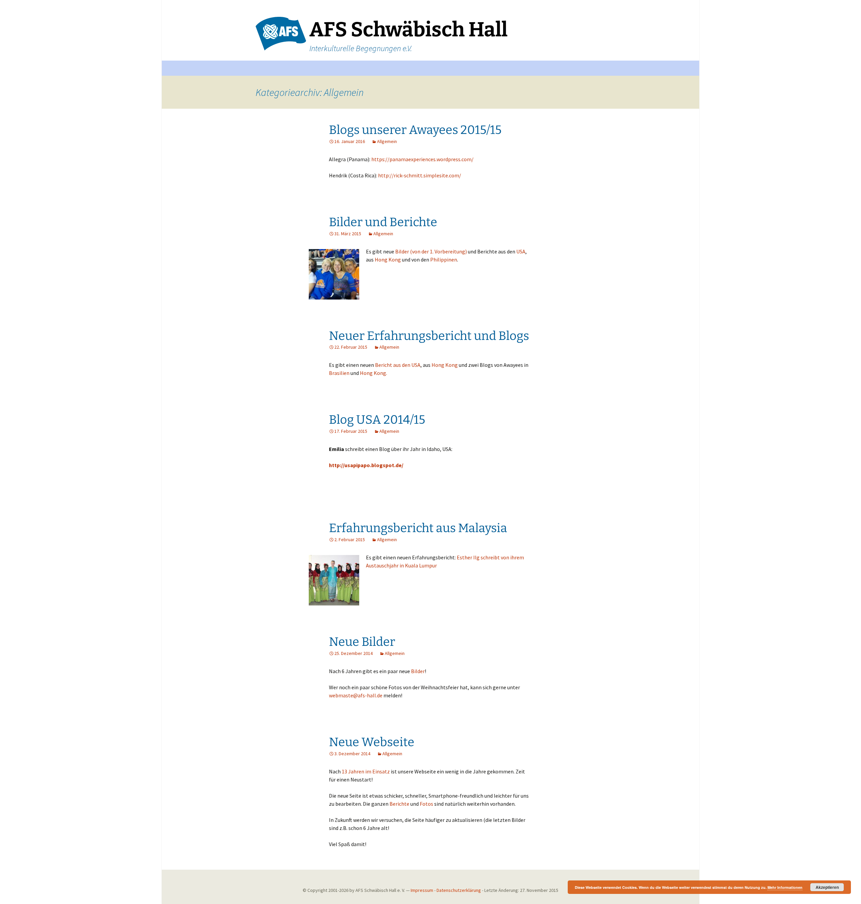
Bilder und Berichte (383, 222)
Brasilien (339, 373)
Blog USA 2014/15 (377, 419)
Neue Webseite (371, 742)
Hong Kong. (373, 373)
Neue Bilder (362, 641)
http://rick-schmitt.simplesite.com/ (419, 175)
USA (520, 251)
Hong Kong (388, 259)
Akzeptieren (827, 887)
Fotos (427, 803)
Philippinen (443, 259)
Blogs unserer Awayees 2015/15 (415, 130)
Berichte (399, 803)
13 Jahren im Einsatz (366, 771)
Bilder (418, 671)
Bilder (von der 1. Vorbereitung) (431, 251)
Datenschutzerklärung (459, 890)
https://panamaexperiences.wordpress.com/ (422, 159)
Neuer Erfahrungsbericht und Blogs (429, 335)
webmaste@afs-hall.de (355, 695)
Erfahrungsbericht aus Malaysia (418, 528)
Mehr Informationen (785, 887)
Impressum (422, 890)
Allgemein (387, 141)
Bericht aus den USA (397, 364)
